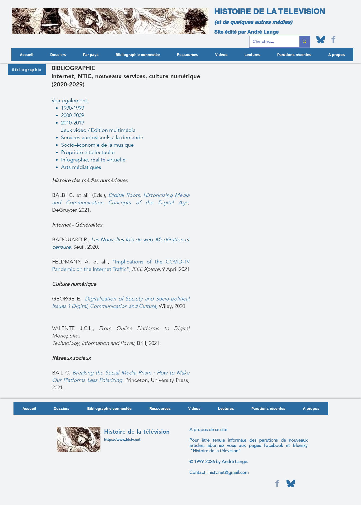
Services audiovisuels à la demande (102, 137)
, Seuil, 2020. (85, 247)
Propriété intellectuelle (88, 152)
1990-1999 (72, 108)
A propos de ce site (208, 429)
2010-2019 (72, 122)
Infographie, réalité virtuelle (93, 159)
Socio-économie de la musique (97, 145)
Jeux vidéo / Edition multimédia (98, 130)
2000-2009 (72, 115)
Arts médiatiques (81, 167)
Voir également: (70, 100)
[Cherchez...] (304, 41)
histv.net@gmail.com (229, 472)
